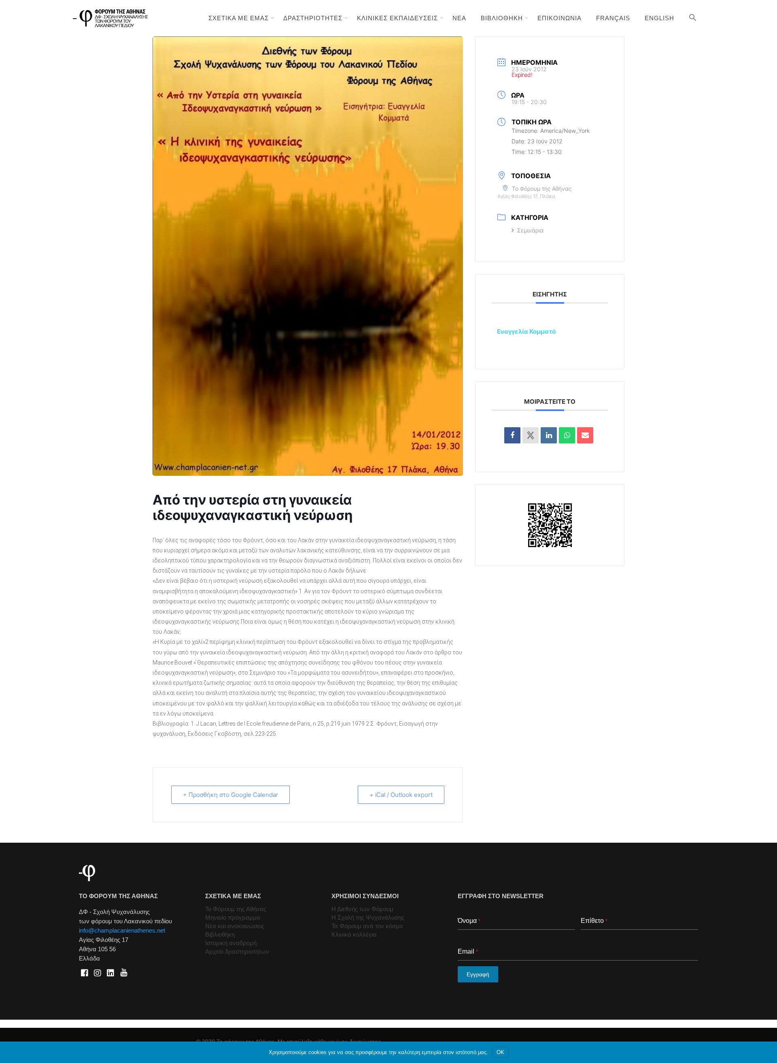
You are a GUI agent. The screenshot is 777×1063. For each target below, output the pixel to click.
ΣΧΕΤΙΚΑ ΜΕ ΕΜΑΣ (238, 18)
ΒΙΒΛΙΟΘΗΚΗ (502, 18)
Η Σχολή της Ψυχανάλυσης (367, 917)
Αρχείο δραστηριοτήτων (237, 951)
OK (500, 1052)
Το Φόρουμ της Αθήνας (235, 908)
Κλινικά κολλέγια (354, 934)
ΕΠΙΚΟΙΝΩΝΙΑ (559, 18)
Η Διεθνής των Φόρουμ (362, 908)
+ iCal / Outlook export (401, 795)
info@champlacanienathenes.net (122, 930)
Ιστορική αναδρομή (231, 942)
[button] (692, 17)
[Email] (585, 435)
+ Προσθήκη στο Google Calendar (230, 795)
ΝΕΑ (459, 18)
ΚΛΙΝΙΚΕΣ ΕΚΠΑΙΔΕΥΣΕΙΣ (397, 18)
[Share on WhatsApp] (567, 435)
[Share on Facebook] (512, 435)
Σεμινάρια (530, 230)
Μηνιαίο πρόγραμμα (232, 917)
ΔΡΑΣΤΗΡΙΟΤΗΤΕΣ (312, 18)
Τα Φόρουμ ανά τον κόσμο (367, 925)
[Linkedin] (549, 435)
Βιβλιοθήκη (220, 934)
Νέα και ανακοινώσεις (234, 925)
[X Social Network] (530, 435)
